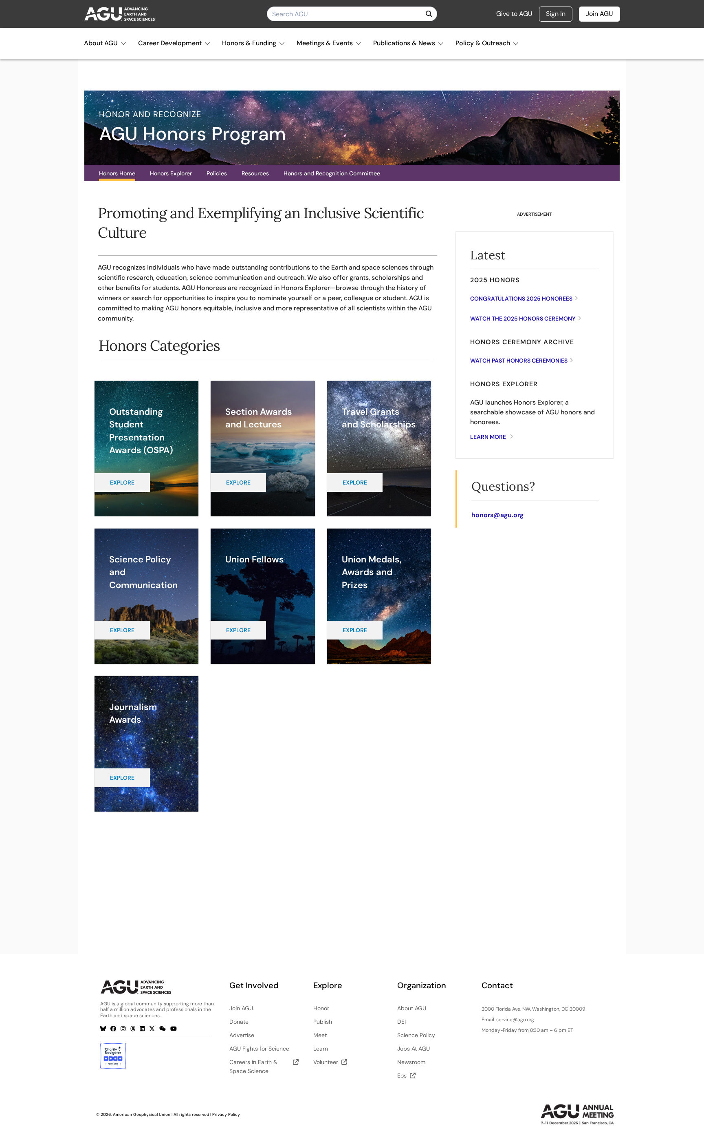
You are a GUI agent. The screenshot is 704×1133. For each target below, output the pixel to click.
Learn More (488, 436)
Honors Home (117, 173)
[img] (429, 14)
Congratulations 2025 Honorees (521, 298)
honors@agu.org (497, 515)
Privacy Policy (226, 1114)
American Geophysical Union (141, 1114)
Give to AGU (514, 14)
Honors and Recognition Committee (332, 173)
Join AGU (599, 13)
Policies (217, 173)
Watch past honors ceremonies (519, 360)
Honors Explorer (171, 173)
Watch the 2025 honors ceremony (523, 318)
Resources (255, 173)
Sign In (555, 13)
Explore (122, 482)
